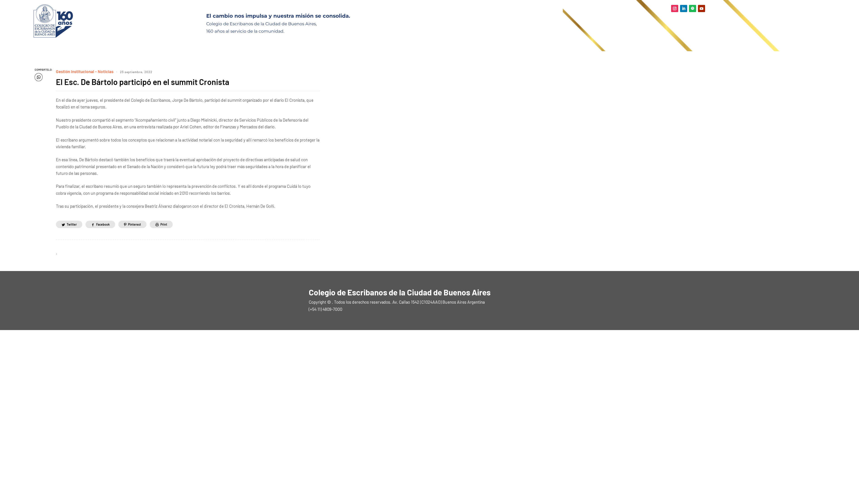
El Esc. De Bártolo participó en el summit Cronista (142, 82)
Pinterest (134, 224)
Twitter (72, 224)
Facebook (103, 224)
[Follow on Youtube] (701, 8)
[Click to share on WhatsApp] (39, 77)
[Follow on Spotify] (692, 8)
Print (163, 224)
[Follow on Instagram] (674, 8)
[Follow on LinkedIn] (683, 8)
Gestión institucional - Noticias (84, 71)
